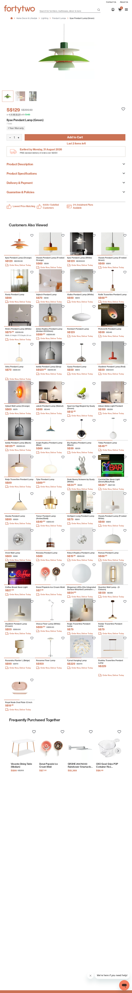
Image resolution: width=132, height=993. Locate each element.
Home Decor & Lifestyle (26, 18)
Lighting (44, 18)
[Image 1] (20, 96)
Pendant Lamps (59, 18)
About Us (124, 2)
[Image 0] (7, 96)
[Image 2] (32, 96)
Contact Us (111, 2)
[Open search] (98, 10)
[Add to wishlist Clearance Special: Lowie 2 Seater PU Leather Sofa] (32, 235)
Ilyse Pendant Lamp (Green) (82, 18)
